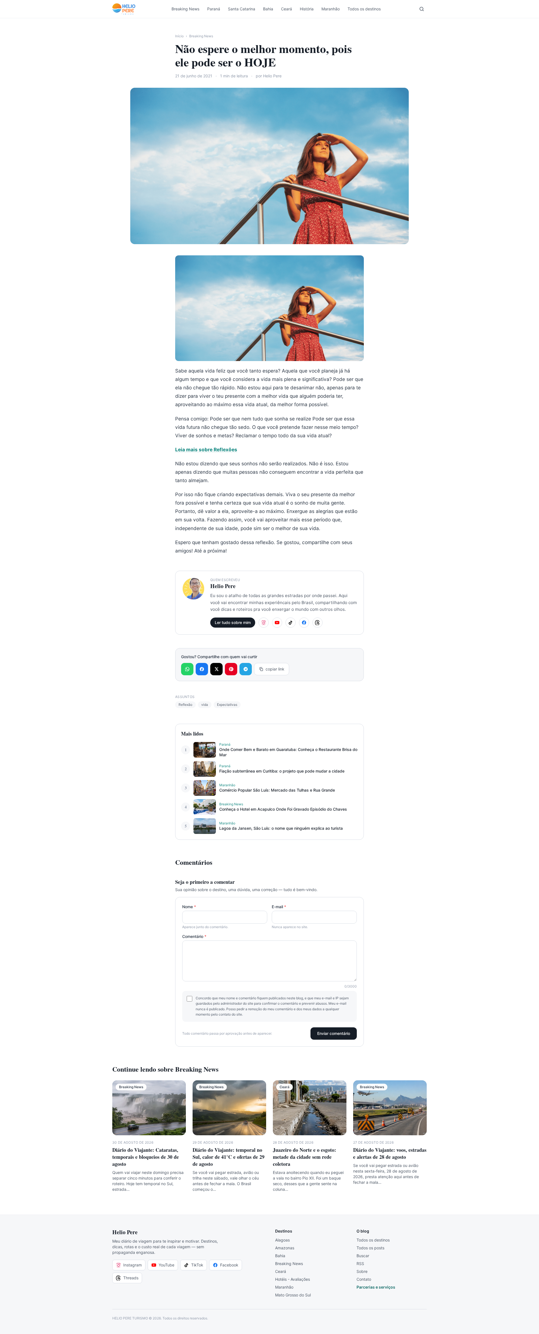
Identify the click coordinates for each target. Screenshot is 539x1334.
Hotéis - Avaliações (292, 1279)
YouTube (166, 1265)
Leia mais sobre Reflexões (206, 449)
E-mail (279, 906)
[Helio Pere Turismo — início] (123, 9)
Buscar (363, 1255)
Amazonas (284, 1247)
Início (179, 36)
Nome (189, 906)
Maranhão (330, 8)
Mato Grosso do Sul (293, 1295)
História (307, 8)
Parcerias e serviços (376, 1287)
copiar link (275, 669)
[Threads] (317, 623)
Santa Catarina (241, 8)
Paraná (213, 8)
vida (204, 704)
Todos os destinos (364, 8)
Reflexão (185, 704)
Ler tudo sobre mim (233, 622)
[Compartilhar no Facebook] (202, 669)
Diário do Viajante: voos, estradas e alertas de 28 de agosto (389, 1153)
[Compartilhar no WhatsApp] (187, 669)
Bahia (268, 8)
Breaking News (185, 8)
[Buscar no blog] (422, 9)
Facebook (229, 1265)
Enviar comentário (333, 1033)
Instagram (132, 1265)
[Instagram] (264, 623)
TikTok (197, 1265)
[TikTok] (291, 623)
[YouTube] (277, 623)
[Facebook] (304, 623)
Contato (364, 1279)
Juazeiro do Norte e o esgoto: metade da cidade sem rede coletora (304, 1156)
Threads (130, 1277)
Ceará (286, 8)
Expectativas (227, 704)
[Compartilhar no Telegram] (245, 669)
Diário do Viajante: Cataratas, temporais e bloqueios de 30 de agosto (145, 1156)
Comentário (194, 936)
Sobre (362, 1271)
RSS (360, 1263)
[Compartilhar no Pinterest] (231, 669)
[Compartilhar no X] (216, 669)
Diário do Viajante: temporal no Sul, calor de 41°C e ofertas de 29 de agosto (228, 1156)
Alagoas (282, 1240)
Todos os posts (370, 1247)
